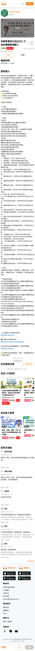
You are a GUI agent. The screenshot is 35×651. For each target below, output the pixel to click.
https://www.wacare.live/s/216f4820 (12, 342)
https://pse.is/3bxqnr (7, 348)
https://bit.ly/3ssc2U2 (7, 335)
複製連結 (31, 43)
